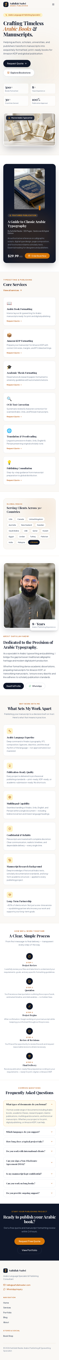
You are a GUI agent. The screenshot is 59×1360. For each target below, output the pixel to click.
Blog (5, 1317)
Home (6, 1302)
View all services (11, 290)
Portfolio (7, 1312)
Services (7, 1307)
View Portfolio (29, 1250)
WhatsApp (37, 686)
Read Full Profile (14, 686)
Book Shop (8, 1336)
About (6, 1322)
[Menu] (53, 4)
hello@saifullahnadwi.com (18, 1285)
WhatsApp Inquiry (15, 1289)
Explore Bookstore (20, 72)
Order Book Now (38, 256)
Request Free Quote (29, 1241)
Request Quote (15, 63)
